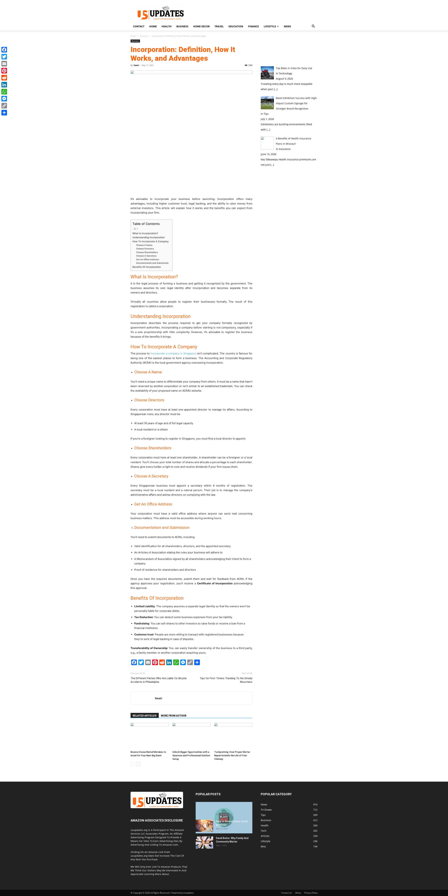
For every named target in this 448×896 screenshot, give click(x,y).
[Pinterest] (4, 70)
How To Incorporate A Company (150, 241)
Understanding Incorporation (148, 237)
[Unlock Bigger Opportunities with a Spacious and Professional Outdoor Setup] (191, 736)
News (287, 26)
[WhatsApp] (4, 91)
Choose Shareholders (147, 252)
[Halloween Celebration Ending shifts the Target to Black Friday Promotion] (224, 817)
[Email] (4, 63)
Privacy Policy (310, 892)
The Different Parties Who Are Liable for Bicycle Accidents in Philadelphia (159, 680)
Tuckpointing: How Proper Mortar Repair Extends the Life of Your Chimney (232, 755)
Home (153, 26)
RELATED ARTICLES (145, 715)
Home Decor (201, 26)
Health (167, 26)
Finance (253, 26)
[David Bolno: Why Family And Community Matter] (204, 842)
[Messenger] (4, 98)
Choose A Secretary (146, 255)
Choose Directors (145, 248)
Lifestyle (270, 26)
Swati (136, 65)
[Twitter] (4, 56)
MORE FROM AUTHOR (173, 715)
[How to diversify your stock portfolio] (204, 826)
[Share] (4, 112)
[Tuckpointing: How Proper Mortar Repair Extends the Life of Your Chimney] (233, 736)
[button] (313, 26)
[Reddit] (4, 77)
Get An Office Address (147, 259)
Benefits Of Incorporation (146, 266)
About (298, 892)
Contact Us (286, 892)
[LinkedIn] (4, 84)
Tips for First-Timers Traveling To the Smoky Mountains (226, 680)
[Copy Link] (4, 105)
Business (182, 26)
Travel (219, 26)
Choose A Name (144, 245)
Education (236, 26)
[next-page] (138, 764)
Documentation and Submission (152, 263)
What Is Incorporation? (145, 233)
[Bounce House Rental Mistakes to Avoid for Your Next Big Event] (150, 736)
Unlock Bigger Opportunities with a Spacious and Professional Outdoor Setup (191, 755)
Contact (138, 26)
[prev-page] (133, 764)
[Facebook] (4, 49)
